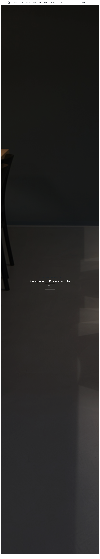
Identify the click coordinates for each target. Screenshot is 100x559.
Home (40, 277)
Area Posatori (52, 2)
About (39, 2)
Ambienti (21, 2)
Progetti (44, 277)
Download (45, 2)
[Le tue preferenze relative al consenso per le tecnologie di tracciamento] (98, 557)
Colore (34, 2)
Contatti (83, 2)
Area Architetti (60, 2)
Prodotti (15, 2)
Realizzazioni (28, 2)
